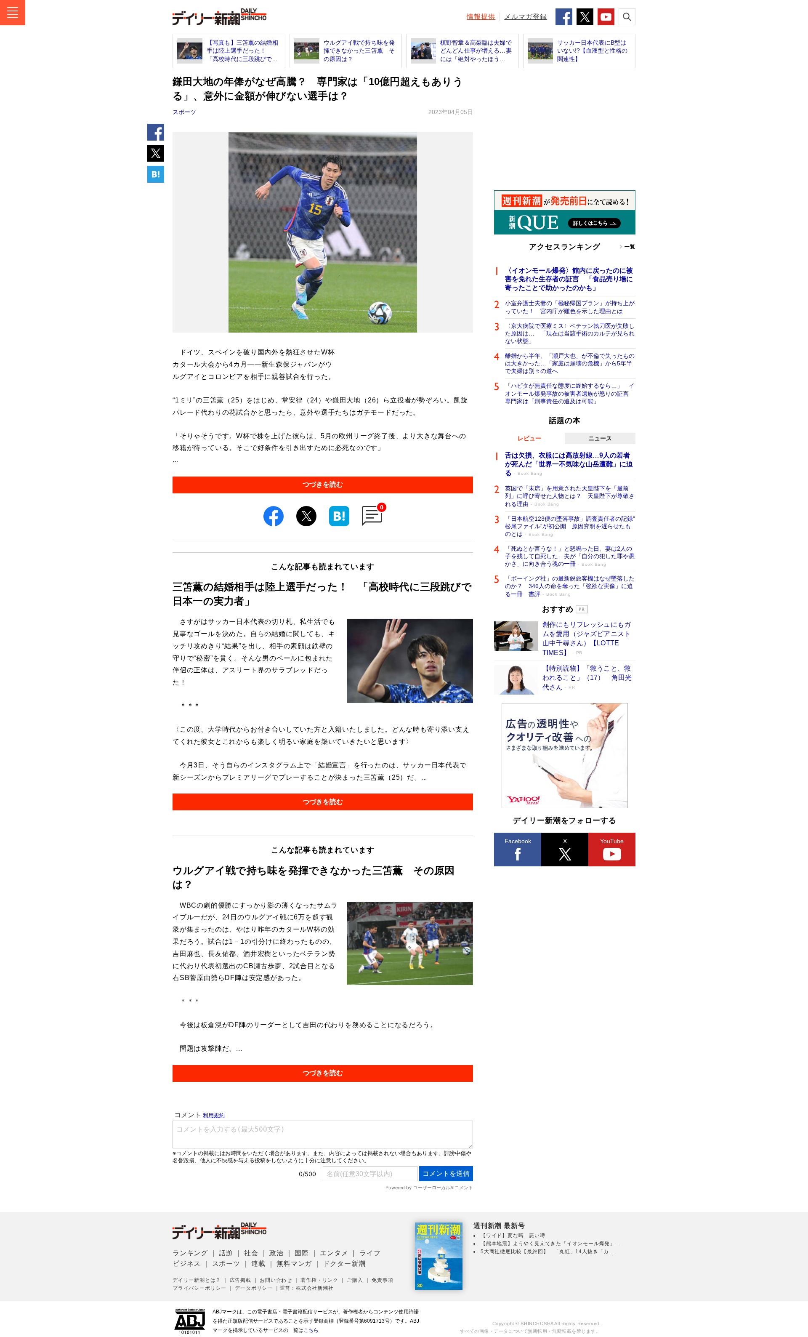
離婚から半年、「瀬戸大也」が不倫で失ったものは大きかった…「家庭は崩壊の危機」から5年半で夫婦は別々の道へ (570, 363)
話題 (226, 1253)
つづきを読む (323, 484)
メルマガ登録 (525, 16)
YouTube (612, 841)
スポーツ (184, 112)
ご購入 (355, 1280)
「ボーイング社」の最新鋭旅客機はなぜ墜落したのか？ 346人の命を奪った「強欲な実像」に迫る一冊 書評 (570, 586)
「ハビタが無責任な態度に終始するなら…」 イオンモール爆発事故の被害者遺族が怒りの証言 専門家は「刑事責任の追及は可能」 (570, 393)
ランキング (190, 1253)
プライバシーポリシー (199, 1288)
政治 (276, 1253)
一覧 (630, 246)
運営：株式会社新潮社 (307, 1288)
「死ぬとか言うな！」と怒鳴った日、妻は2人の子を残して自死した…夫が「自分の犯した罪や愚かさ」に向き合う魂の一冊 (570, 556)
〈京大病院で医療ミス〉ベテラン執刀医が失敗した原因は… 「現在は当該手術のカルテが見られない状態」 (570, 333)
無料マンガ (294, 1263)
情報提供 (481, 16)
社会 (251, 1253)
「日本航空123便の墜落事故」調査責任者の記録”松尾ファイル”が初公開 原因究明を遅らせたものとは (570, 526)
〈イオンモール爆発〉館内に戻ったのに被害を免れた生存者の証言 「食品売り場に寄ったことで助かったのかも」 (569, 279)
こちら (311, 1330)
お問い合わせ (276, 1280)
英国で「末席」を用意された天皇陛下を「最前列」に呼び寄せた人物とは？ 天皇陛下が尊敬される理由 (570, 496)
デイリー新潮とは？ (197, 1280)
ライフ (369, 1253)
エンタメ (334, 1253)
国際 (302, 1253)
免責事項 (382, 1280)
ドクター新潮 (344, 1263)
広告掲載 (240, 1280)
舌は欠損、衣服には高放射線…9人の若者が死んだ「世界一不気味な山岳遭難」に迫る (569, 464)
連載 (258, 1263)
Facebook (518, 841)
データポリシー (254, 1288)
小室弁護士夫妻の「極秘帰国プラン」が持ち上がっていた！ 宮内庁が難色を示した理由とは (570, 307)
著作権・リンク (319, 1280)
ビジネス (187, 1263)
